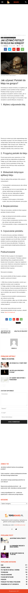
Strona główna (4, 35)
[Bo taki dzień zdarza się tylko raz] (5, 555)
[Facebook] (11, 529)
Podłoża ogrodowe (6, 574)
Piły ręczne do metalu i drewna (10, 570)
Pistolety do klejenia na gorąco (9, 37)
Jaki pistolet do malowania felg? (5, 332)
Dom (2, 565)
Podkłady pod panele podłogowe (10, 582)
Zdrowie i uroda (5, 567)
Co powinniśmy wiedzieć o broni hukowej (17, 546)
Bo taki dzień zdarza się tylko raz (17, 553)
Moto (2, 37)
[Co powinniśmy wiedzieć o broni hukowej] (5, 548)
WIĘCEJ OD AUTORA (8, 359)
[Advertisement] (14, 19)
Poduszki (3, 579)
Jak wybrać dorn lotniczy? (18, 538)
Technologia (4, 572)
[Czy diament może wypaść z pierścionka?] (5, 379)
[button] (26, 2)
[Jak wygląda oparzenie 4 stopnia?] (5, 372)
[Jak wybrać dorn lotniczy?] (5, 540)
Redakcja (6, 45)
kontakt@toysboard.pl (19, 525)
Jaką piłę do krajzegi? (20, 331)
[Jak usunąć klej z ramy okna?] (5, 365)
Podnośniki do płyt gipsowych (10, 584)
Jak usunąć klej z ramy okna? (18, 363)
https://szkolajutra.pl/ (10, 312)
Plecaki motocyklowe (7, 577)
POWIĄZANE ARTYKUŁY (8, 356)
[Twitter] (16, 529)
